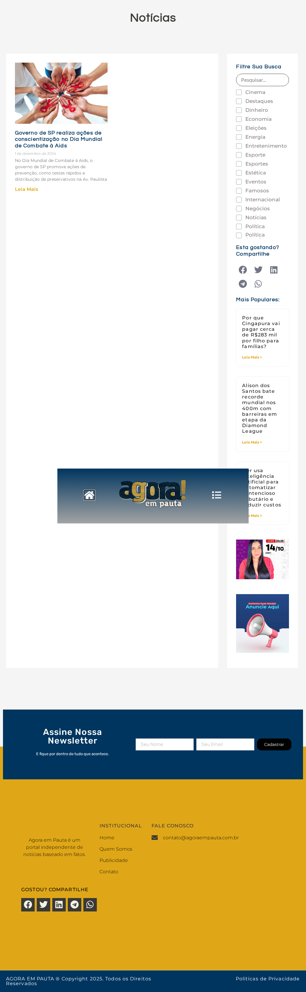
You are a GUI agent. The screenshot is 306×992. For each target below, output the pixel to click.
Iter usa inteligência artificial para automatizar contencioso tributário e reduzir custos (261, 488)
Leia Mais (26, 189)
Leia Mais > (252, 357)
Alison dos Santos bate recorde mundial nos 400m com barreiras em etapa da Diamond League (259, 408)
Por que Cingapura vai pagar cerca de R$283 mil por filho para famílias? (261, 332)
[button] (243, 269)
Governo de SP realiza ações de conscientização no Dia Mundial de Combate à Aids (58, 139)
